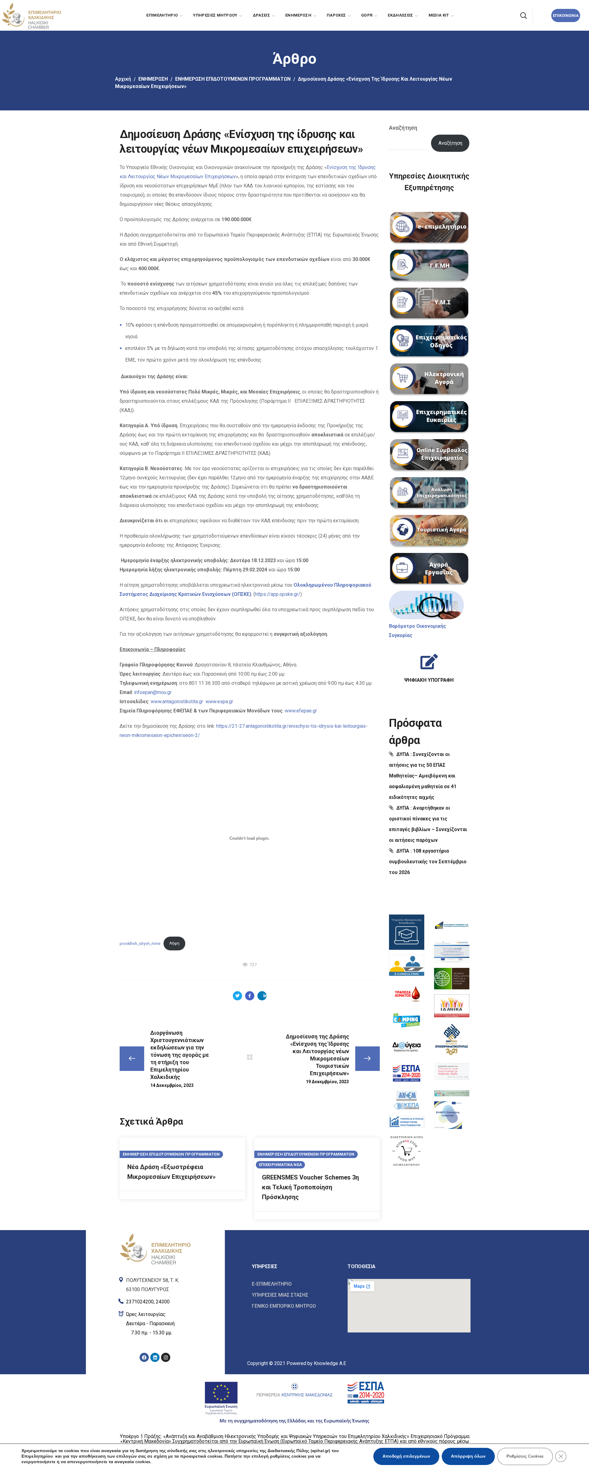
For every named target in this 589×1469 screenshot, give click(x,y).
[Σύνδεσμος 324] (429, 380)
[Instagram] (165, 1357)
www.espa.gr (219, 701)
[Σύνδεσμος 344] (406, 1150)
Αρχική (123, 79)
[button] (523, 15)
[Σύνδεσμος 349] (451, 1039)
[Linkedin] (155, 1357)
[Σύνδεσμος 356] (155, 1323)
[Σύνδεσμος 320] (429, 228)
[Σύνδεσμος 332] (429, 665)
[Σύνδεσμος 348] (451, 1005)
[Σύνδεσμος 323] (429, 342)
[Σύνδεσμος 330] (426, 605)
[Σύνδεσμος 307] (237, 995)
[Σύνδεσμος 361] (295, 1295)
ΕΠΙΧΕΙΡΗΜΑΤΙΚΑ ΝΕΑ (280, 1164)
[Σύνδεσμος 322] (429, 304)
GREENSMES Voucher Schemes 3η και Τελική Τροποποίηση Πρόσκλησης (310, 1187)
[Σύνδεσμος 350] (451, 1071)
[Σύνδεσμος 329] (429, 569)
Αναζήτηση (403, 128)
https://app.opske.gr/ (277, 594)
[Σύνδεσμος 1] (31, 15)
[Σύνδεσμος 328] (429, 531)
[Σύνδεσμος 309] (262, 995)
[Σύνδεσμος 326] (429, 455)
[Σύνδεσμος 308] (249, 995)
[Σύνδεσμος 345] (451, 925)
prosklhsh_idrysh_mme (140, 943)
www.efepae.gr (301, 711)
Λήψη (174, 943)
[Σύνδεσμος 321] (429, 266)
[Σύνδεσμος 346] (451, 952)
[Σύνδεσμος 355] (155, 1300)
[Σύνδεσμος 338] (406, 993)
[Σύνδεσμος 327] (429, 493)
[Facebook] (144, 1357)
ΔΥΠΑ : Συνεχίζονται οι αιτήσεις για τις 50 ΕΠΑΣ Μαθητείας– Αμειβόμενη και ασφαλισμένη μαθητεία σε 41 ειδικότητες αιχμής (422, 775)
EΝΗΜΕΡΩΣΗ (153, 79)
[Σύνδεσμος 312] (249, 1057)
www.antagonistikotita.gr (177, 701)
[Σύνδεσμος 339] (406, 1020)
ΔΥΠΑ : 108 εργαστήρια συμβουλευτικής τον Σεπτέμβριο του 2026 (428, 861)
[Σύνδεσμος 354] (155, 1283)
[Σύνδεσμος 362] (295, 1306)
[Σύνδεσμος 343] (406, 1122)
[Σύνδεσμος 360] (295, 1284)
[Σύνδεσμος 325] (429, 417)
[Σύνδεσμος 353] (155, 1248)
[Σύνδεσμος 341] (406, 1073)
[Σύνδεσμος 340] (406, 1047)
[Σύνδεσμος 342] (406, 1100)
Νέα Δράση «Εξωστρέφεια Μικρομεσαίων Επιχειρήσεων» (171, 1171)
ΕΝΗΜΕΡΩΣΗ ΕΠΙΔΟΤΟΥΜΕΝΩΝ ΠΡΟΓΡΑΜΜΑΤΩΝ (233, 79)
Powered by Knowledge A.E (316, 1363)
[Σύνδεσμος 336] (406, 932)
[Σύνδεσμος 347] (451, 979)
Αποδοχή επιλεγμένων (406, 1456)
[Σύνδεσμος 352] (448, 1115)
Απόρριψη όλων (468, 1456)
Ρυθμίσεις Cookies (525, 1456)
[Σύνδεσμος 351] (451, 1091)
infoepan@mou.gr (152, 692)
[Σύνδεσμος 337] (406, 966)
